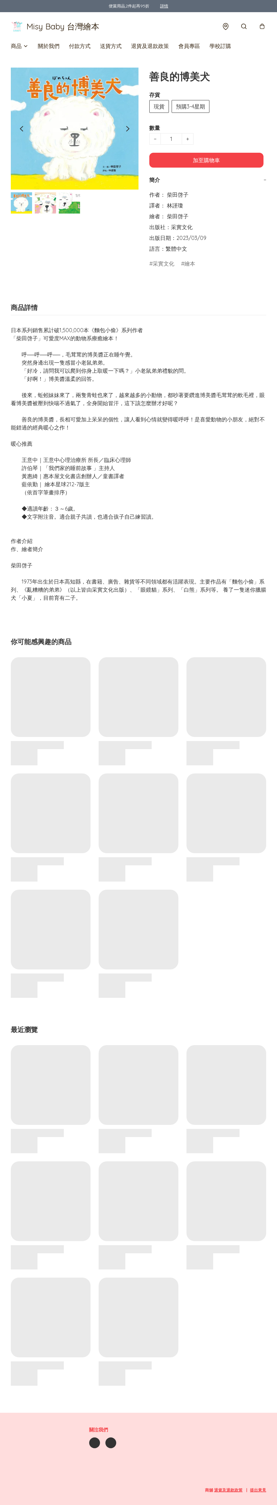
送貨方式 (111, 46)
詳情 (164, 5)
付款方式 (80, 46)
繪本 (189, 263)
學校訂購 (220, 46)
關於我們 (48, 46)
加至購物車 (206, 160)
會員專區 (189, 46)
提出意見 (258, 1489)
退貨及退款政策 (150, 46)
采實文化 (163, 263)
